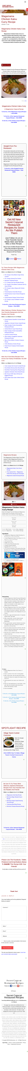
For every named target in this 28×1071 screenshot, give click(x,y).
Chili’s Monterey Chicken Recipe (13, 343)
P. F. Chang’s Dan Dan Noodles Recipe (14, 282)
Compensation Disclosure (16, 1044)
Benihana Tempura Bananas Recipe (15, 806)
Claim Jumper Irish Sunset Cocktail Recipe (15, 366)
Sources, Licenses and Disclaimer (15, 1042)
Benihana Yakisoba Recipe (11, 280)
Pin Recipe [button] (14, 504)
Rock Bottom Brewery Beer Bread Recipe (15, 367)
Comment (5, 907)
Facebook (11, 258)
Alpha (26, 100)
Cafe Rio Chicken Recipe (11, 334)
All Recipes (13, 991)
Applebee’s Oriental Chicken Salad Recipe (15, 323)
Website (5, 936)
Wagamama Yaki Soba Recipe (14, 795)
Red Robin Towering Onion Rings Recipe (15, 369)
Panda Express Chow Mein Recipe (13, 291)
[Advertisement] (14, 401)
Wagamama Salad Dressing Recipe (15, 475)
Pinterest (19, 258)
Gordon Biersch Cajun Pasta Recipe (13, 328)
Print (15, 501)
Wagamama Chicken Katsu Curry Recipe (9, 19)
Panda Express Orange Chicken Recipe (14, 297)
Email (4, 931)
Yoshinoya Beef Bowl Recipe (14, 804)
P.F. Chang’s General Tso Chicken (13, 278)
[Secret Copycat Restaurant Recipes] (13, 7)
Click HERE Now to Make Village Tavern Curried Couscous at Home (14, 755)
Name (5, 926)
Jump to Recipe (6, 65)
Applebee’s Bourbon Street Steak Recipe (15, 371)
